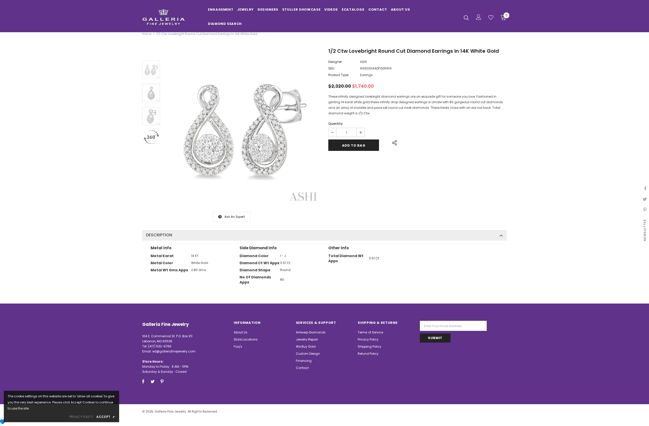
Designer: (335, 62)
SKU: (331, 68)
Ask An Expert (234, 217)
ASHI (363, 62)
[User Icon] (478, 17)
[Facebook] (143, 381)
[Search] (466, 17)
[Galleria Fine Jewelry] (171, 17)
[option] (243, 127)
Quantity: (335, 123)
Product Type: (338, 75)
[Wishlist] (490, 17)
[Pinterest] (162, 381)
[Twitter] (152, 381)
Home (146, 34)
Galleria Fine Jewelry (170, 411)
